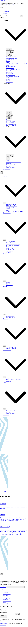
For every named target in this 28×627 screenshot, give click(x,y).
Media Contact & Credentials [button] (13, 162)
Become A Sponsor (11, 348)
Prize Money (9, 285)
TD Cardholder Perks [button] (11, 58)
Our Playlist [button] (9, 72)
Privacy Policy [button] (3, 623)
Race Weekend (6, 594)
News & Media (7, 601)
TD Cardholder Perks (11, 206)
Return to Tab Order (11, 587)
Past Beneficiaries (10, 317)
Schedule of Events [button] (11, 66)
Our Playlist (9, 246)
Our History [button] (9, 166)
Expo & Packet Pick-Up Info (13, 244)
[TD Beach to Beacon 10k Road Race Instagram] (2, 590)
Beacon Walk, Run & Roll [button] (12, 76)
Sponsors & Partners (11, 347)
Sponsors (5, 599)
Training (8, 208)
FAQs (7, 210)
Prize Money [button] (9, 82)
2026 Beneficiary (10, 316)
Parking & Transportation (12, 245)
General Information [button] (11, 164)
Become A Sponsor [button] (11, 125)
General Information (11, 410)
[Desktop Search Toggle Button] (2, 17)
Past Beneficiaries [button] (10, 122)
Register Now (6, 169)
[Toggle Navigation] (1, 172)
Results (5, 13)
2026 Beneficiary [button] (10, 121)
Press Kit (8, 381)
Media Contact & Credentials (13, 379)
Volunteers (5, 286)
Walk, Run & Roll (10, 251)
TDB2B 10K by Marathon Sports (14, 211)
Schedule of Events (11, 241)
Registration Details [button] (11, 56)
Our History (9, 412)
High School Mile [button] (10, 75)
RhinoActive (3, 625)
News (7, 378)
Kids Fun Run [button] (9, 73)
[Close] (1, 574)
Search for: (2, 15)
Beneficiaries (6, 598)
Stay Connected (4, 612)
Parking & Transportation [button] (12, 70)
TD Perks (8, 252)
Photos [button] (8, 80)
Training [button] (8, 61)
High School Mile (10, 249)
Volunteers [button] (8, 120)
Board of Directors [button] (10, 167)
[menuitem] (9, 49)
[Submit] (21, 16)
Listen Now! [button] (3, 587)
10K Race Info (10, 242)
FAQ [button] (7, 62)
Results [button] (8, 79)
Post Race (5, 595)
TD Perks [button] (8, 77)
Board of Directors (10, 413)
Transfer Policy (10, 207)
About (4, 602)
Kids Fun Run (9, 248)
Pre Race (5, 592)
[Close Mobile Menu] (1, 173)
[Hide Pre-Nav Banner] (1, 7)
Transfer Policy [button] (10, 59)
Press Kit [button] (8, 163)
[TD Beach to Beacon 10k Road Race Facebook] (1, 590)
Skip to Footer (21, 587)
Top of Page (3, 0)
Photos (8, 283)
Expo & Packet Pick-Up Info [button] (13, 69)
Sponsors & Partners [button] (11, 124)
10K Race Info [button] (10, 68)
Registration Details (11, 204)
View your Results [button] (9, 4)
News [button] (7, 160)
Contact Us (6, 11)
